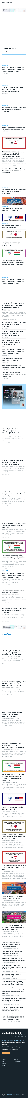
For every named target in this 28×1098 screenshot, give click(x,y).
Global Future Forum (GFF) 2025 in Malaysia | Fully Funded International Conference (13, 89)
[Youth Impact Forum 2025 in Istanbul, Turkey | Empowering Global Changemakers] (14, 917)
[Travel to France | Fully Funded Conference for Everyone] (14, 201)
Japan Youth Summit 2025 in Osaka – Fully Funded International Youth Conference (14, 129)
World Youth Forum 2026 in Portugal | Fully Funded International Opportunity (14, 109)
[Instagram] (16, 1035)
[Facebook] (12, 1035)
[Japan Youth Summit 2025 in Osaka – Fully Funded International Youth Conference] (14, 119)
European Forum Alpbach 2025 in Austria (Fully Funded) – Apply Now (13, 154)
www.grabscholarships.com (12, 1094)
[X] (25, 1035)
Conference (5, 65)
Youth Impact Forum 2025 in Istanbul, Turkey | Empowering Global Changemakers (12, 342)
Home (3, 51)
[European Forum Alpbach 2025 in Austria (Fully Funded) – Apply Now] (14, 143)
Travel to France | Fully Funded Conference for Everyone (12, 209)
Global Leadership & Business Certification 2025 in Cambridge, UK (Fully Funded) (14, 244)
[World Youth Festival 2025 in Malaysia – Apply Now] (14, 217)
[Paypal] (19, 1035)
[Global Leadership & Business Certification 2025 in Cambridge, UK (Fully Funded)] (14, 234)
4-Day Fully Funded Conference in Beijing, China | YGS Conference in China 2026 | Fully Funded (13, 69)
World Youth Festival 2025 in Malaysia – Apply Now (12, 808)
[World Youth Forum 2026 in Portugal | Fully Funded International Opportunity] (14, 99)
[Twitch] (22, 1035)
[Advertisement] (14, 27)
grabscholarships (5, 165)
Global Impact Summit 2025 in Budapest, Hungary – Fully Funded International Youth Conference (13, 262)
